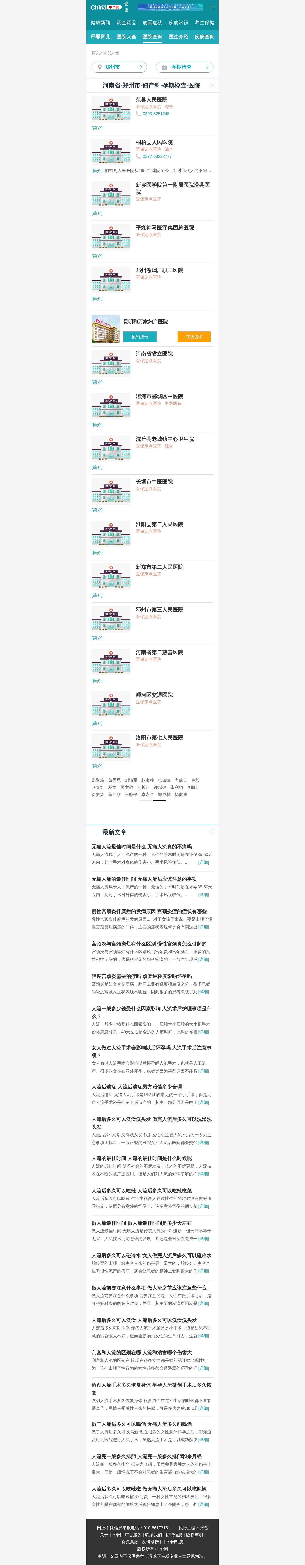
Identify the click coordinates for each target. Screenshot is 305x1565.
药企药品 (126, 22)
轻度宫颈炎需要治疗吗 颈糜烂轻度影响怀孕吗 (142, 976)
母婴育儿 (100, 36)
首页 (96, 52)
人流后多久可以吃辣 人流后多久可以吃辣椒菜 (142, 1190)
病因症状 (152, 22)
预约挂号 (139, 336)
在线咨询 (194, 336)
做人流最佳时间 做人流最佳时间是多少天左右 (142, 1223)
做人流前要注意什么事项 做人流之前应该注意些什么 (149, 1288)
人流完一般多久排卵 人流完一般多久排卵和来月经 (147, 1456)
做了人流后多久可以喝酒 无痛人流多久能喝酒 (142, 1424)
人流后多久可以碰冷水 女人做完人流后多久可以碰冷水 (152, 1255)
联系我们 (153, 1534)
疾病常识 (179, 22)
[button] (145, 800)
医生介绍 (179, 36)
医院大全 (126, 36)
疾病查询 (204, 36)
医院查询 (152, 36)
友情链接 (150, 1542)
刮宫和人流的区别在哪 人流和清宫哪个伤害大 (142, 1352)
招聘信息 (174, 1534)
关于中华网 (110, 1534)
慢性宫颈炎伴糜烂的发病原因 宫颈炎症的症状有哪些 (149, 911)
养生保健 (204, 22)
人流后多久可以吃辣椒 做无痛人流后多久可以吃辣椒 (149, 1489)
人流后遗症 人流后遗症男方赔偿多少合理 (137, 1087)
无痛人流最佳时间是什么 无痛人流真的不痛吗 (142, 846)
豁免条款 (129, 1542)
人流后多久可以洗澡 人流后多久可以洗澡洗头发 (144, 1320)
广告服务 (133, 1534)
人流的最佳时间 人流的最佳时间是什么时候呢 (142, 1158)
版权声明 (194, 1534)
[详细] (203, 862)
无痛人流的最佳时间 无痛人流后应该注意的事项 (144, 879)
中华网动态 (173, 1542)
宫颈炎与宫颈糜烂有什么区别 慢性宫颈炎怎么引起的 (149, 944)
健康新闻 (100, 22)
